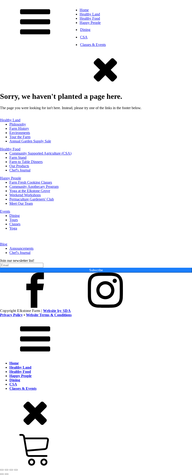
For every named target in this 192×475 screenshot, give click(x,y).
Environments (19, 133)
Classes (14, 224)
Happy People (90, 23)
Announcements (21, 248)
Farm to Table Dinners (26, 162)
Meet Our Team (21, 203)
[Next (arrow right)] (6, 474)
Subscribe (96, 270)
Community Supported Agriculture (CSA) (40, 153)
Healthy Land (90, 14)
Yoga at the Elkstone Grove (29, 191)
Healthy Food (90, 18)
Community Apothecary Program (34, 187)
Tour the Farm (19, 137)
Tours (13, 220)
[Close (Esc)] (16, 470)
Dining (85, 30)
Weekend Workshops (25, 195)
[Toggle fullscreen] (6, 470)
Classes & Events (93, 45)
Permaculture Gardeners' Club (31, 199)
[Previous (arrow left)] (2, 474)
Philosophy (17, 124)
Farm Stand (17, 158)
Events (5, 211)
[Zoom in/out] (2, 470)
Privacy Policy (11, 315)
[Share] (11, 470)
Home (84, 10)
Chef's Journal (19, 170)
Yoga (13, 228)
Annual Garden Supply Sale (30, 141)
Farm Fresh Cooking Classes (30, 182)
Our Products (19, 166)
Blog (3, 244)
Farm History (19, 128)
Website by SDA (57, 311)
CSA (84, 37)
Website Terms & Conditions (49, 315)
